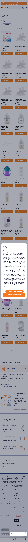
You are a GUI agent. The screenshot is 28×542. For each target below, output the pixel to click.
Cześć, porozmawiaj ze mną (18, 533)
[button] (25, 532)
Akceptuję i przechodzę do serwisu (14, 295)
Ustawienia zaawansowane (14, 291)
